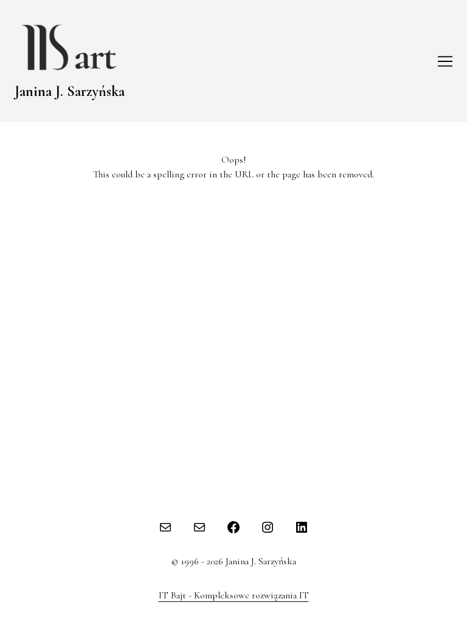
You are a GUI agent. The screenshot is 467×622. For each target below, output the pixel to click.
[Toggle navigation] (445, 61)
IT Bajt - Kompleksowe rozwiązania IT (234, 595)
